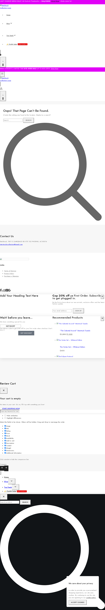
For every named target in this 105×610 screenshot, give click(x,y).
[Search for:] (13, 120)
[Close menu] (0, 473)
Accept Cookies (77, 602)
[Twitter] (2, 291)
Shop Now (55, 1)
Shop (6, 481)
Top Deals (8, 487)
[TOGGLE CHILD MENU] (11, 481)
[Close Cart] (3, 391)
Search (25, 502)
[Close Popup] (102, 297)
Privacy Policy (9, 273)
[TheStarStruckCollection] (8, 8)
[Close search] (3, 497)
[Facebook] (1, 291)
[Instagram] (4, 291)
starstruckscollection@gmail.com (11, 244)
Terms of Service (10, 271)
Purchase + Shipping (11, 276)
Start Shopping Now (11, 408)
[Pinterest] (7, 291)
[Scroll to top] (2, 468)
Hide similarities (12, 416)
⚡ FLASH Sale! (16, 44)
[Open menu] (2, 74)
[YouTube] (9, 291)
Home (8, 15)
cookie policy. (91, 598)
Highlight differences (13, 418)
